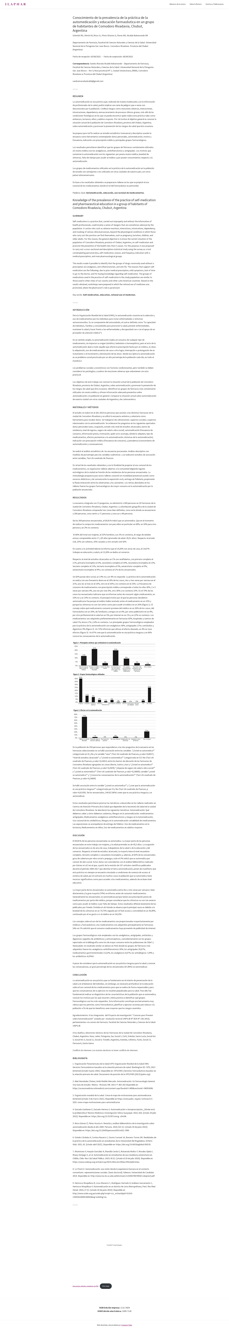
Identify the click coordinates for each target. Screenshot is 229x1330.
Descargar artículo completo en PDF (86, 1286)
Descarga (105, 1286)
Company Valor (126, 1325)
